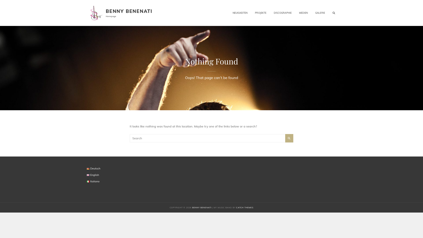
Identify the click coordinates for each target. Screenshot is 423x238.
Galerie (320, 12)
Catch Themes (244, 207)
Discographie (283, 12)
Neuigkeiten (240, 12)
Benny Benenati (129, 11)
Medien (303, 12)
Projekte (260, 12)
